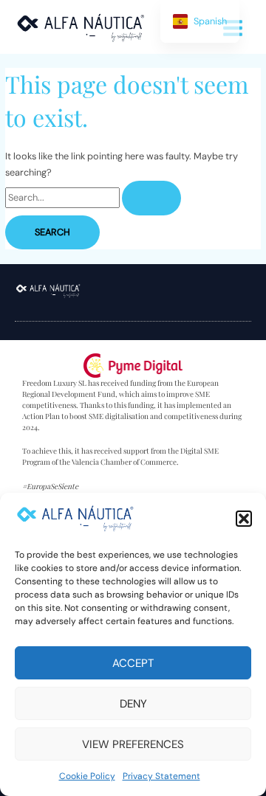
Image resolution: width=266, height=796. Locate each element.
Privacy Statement (161, 776)
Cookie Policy (87, 776)
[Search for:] (93, 197)
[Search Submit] (151, 198)
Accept (133, 663)
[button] (243, 518)
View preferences (133, 744)
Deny (133, 703)
